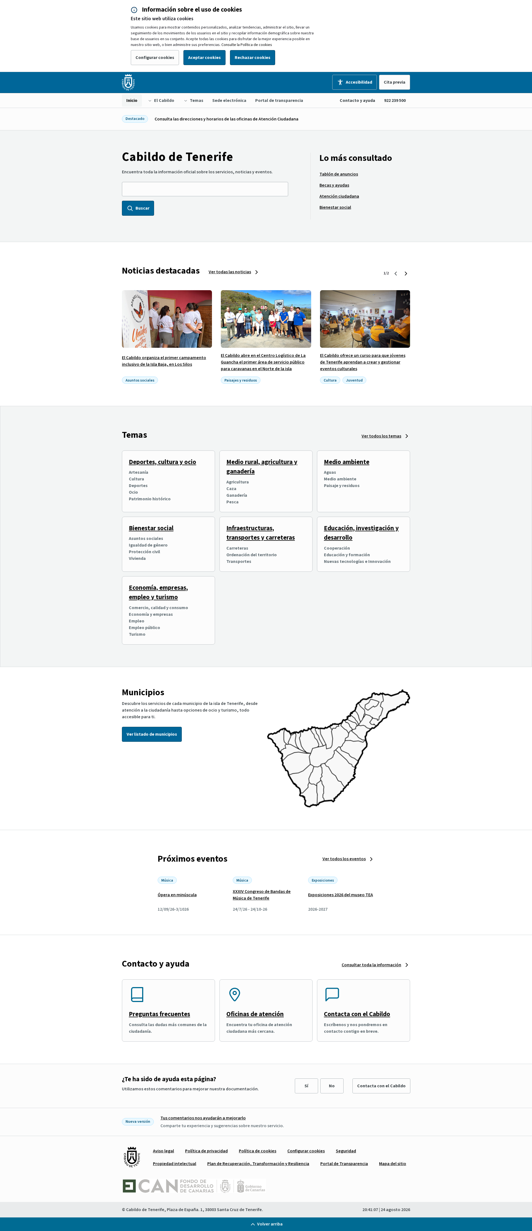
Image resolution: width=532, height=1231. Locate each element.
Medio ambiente (346, 462)
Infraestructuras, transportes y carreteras (260, 533)
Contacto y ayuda (357, 100)
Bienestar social (151, 528)
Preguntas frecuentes (159, 1014)
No (332, 1086)
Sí (306, 1086)
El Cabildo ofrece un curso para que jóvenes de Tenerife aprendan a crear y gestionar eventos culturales (362, 362)
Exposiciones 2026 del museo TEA (340, 895)
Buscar (142, 208)
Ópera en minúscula (177, 895)
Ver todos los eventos (344, 859)
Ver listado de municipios (152, 734)
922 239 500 (395, 100)
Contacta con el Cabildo (357, 1014)
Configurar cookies (154, 58)
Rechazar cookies (252, 58)
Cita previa (394, 82)
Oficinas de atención (255, 1014)
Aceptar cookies (204, 58)
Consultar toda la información (371, 965)
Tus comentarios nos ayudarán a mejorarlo (203, 1118)
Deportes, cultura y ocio (162, 462)
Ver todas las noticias (230, 272)
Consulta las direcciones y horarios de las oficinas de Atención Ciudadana (226, 119)
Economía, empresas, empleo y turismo (158, 592)
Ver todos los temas (381, 436)
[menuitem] (132, 100)
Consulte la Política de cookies (246, 45)
